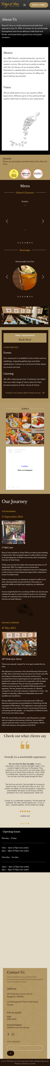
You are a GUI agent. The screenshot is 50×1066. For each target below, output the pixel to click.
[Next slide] (43, 221)
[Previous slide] (7, 221)
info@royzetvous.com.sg (18, 1027)
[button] (24, 5)
